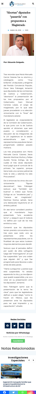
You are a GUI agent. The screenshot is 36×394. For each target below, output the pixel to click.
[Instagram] (28, 325)
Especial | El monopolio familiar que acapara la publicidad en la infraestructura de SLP (17, 384)
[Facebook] (7, 325)
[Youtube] (21, 325)
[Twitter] (14, 325)
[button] (2, 3)
